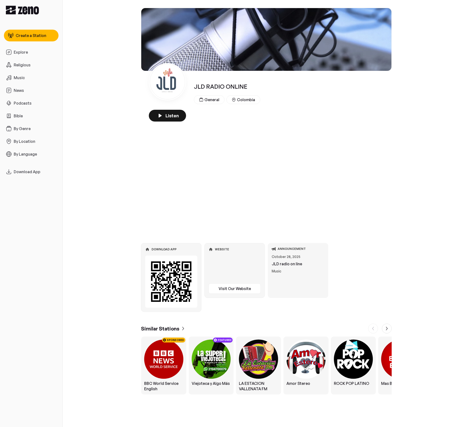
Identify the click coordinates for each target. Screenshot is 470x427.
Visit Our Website (235, 288)
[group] (266, 365)
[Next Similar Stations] (387, 328)
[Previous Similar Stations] (373, 328)
